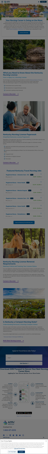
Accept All (21, 451)
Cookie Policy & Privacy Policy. (19, 448)
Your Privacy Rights (12, 451)
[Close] (46, 441)
